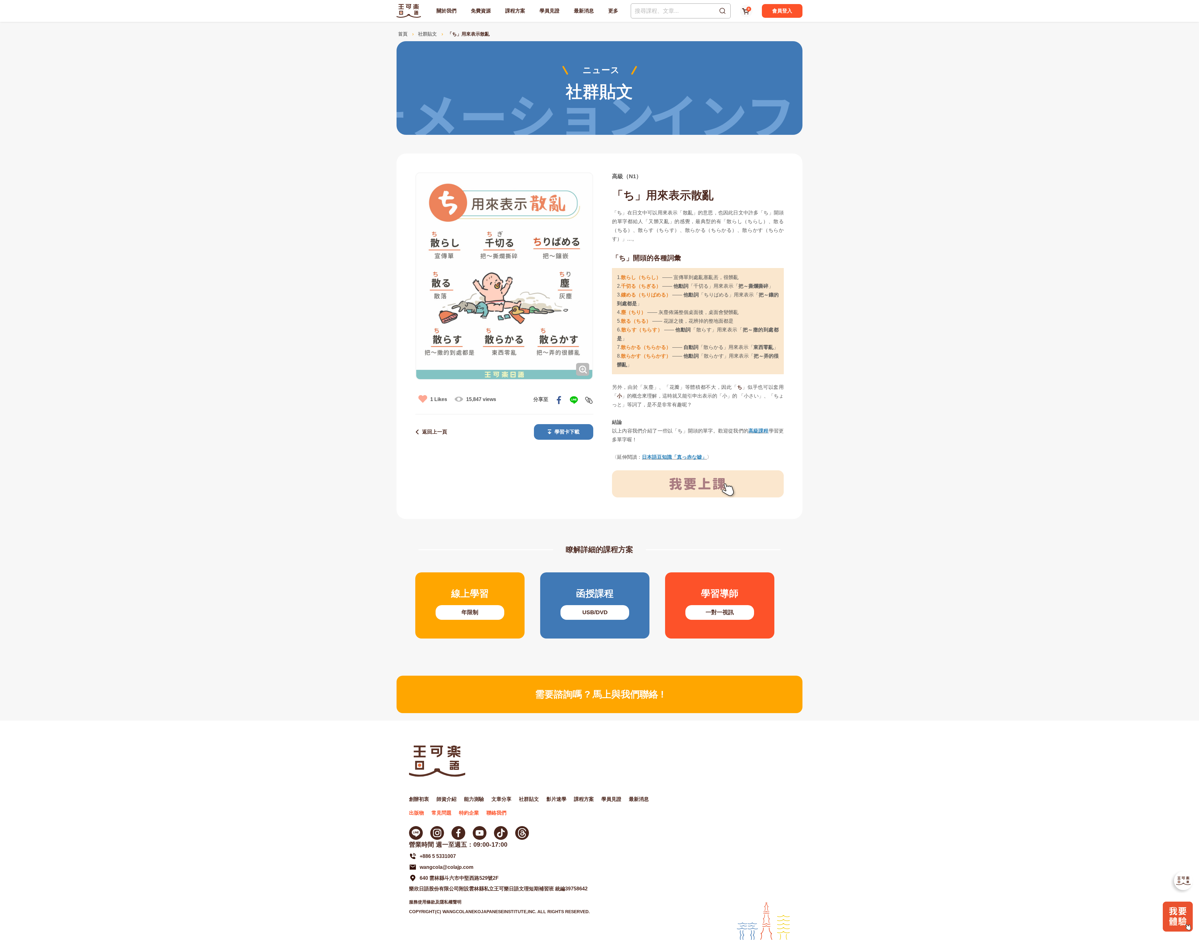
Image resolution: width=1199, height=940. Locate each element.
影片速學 (556, 799)
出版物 (416, 812)
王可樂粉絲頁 (458, 833)
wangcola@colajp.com (446, 867)
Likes (438, 399)
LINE (574, 400)
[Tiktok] (501, 833)
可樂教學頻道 (479, 833)
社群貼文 (427, 34)
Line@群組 (416, 833)
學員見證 (550, 10)
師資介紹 (446, 799)
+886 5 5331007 (438, 856)
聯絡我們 (496, 812)
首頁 (402, 34)
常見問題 (441, 812)
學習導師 (719, 605)
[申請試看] (1178, 930)
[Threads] (522, 833)
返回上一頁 (434, 431)
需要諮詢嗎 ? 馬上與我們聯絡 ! (599, 694)
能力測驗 (474, 799)
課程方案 (515, 10)
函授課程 (594, 605)
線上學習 (470, 605)
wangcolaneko (437, 833)
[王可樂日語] (409, 10)
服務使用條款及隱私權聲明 (435, 901)
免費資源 (481, 10)
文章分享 (501, 799)
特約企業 (469, 812)
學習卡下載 (567, 431)
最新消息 (584, 10)
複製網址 (589, 400)
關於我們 (446, 10)
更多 (613, 10)
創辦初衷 (419, 799)
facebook (559, 400)
